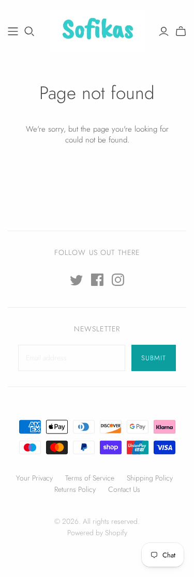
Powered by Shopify (97, 532)
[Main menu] (13, 31)
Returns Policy (75, 489)
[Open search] (29, 31)
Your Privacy (34, 478)
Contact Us (124, 489)
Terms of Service (89, 478)
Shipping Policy (150, 478)
